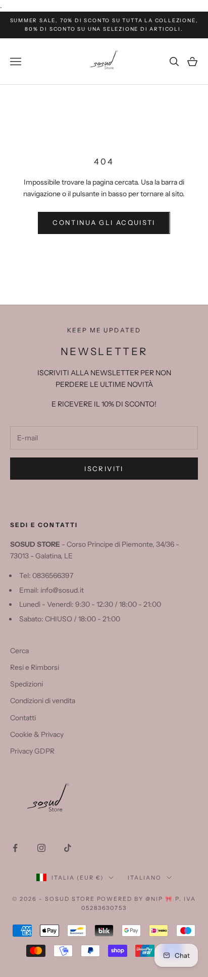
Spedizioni (26, 683)
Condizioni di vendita (42, 700)
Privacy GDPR (32, 751)
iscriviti (103, 469)
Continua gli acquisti (104, 222)
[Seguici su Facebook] (15, 848)
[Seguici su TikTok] (68, 848)
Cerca (19, 650)
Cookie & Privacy (37, 734)
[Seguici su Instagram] (41, 848)
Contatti (23, 717)
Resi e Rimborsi (34, 667)
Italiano (145, 877)
